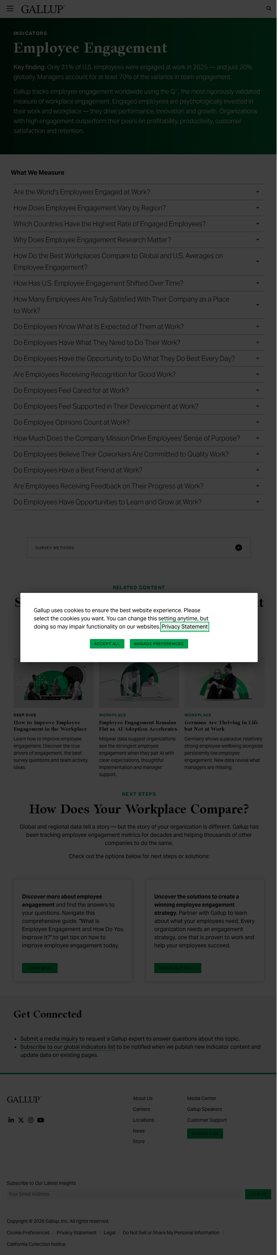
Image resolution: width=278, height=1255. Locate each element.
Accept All (107, 643)
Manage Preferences (159, 643)
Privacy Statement (185, 626)
